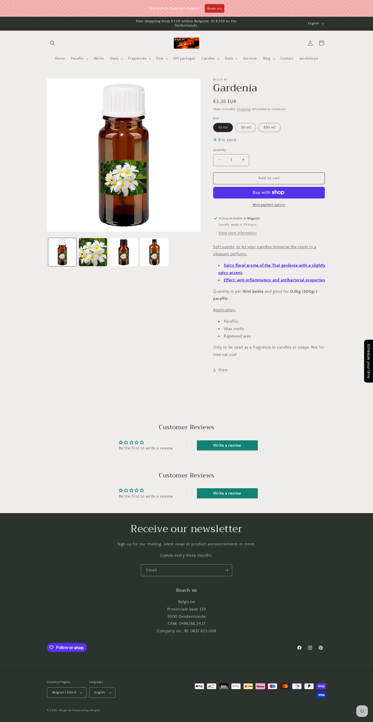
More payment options (269, 204)
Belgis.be (65, 710)
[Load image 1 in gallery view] (62, 252)
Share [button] (223, 370)
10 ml (223, 127)
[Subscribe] (226, 570)
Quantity (219, 149)
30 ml (246, 127)
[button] (52, 43)
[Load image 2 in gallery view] (93, 252)
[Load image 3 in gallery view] (124, 252)
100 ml (269, 127)
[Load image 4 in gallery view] (154, 252)
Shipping (243, 109)
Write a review (227, 445)
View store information (238, 233)
